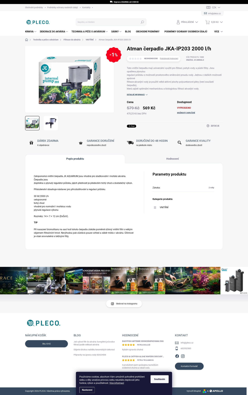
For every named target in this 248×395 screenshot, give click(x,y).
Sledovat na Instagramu (126, 304)
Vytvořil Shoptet (194, 391)
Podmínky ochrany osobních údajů (62, 7)
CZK (214, 7)
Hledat (142, 22)
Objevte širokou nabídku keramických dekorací (94, 349)
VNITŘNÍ (164, 207)
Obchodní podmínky (34, 7)
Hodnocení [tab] (172, 158)
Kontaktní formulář (189, 366)
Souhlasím (159, 379)
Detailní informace (136, 95)
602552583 (186, 348)
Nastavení (87, 390)
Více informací (116, 383)
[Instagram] (183, 355)
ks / (46, 344)
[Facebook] (177, 355)
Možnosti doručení (186, 113)
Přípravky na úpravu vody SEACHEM (90, 355)
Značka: (195, 60)
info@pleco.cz (187, 343)
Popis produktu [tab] (75, 158)
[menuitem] (31, 31)
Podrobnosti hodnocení (169, 59)
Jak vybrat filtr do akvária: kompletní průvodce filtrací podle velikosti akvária (94, 343)
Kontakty (86, 7)
